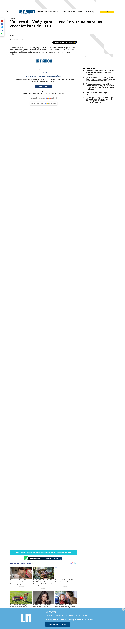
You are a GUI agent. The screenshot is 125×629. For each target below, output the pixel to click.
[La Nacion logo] (26, 11)
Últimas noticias (42, 11)
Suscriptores (52, 11)
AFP (13, 36)
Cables (12, 18)
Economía (79, 11)
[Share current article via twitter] (2, 27)
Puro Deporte (71, 11)
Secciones (10, 12)
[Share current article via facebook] (2, 24)
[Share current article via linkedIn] (2, 30)
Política (64, 11)
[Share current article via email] (2, 21)
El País (59, 11)
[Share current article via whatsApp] (2, 33)
